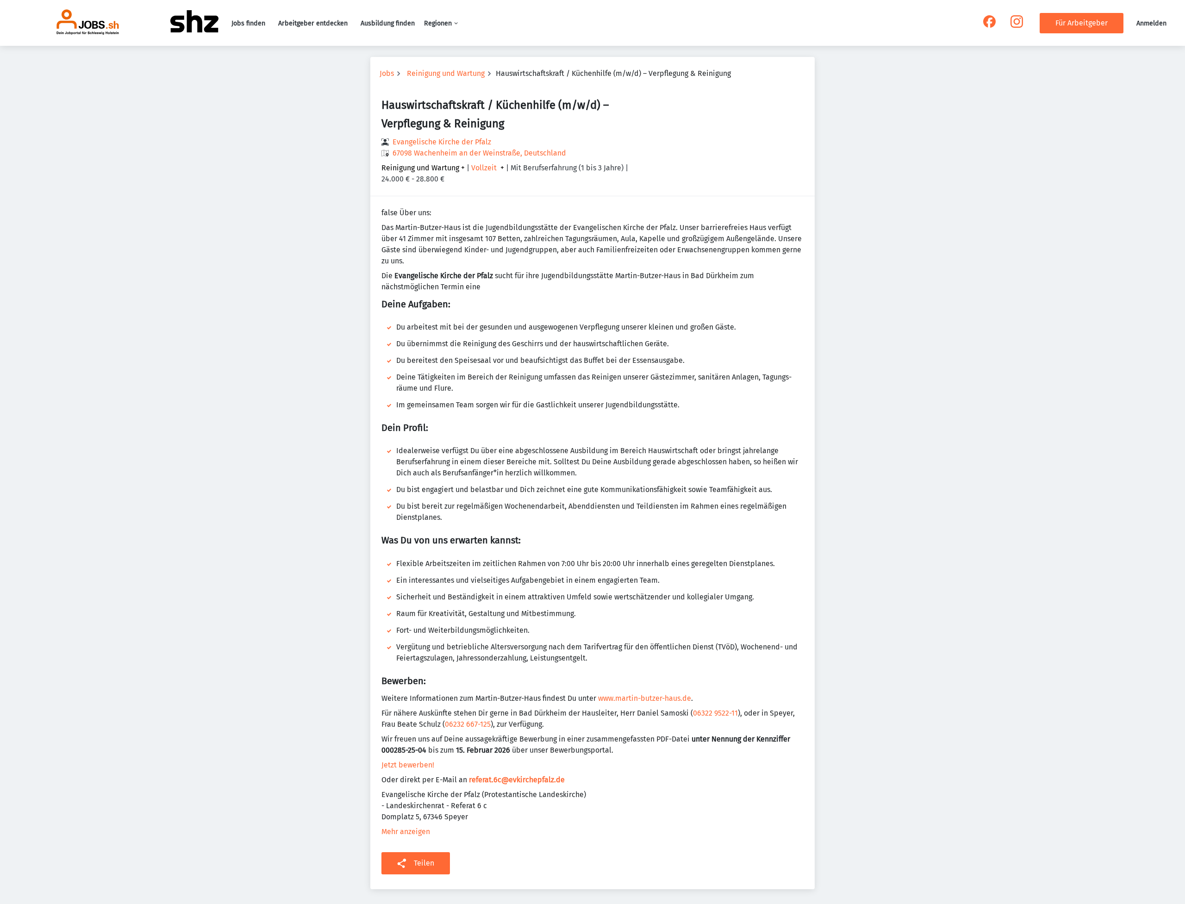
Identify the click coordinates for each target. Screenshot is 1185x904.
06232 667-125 (468, 724)
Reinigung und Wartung (446, 73)
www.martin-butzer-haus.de (644, 698)
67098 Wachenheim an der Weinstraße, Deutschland (479, 153)
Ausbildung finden (388, 23)
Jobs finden (248, 23)
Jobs (387, 73)
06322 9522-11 (715, 713)
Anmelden (1151, 23)
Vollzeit (484, 168)
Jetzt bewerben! (407, 765)
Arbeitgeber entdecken (313, 23)
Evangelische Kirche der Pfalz (442, 141)
